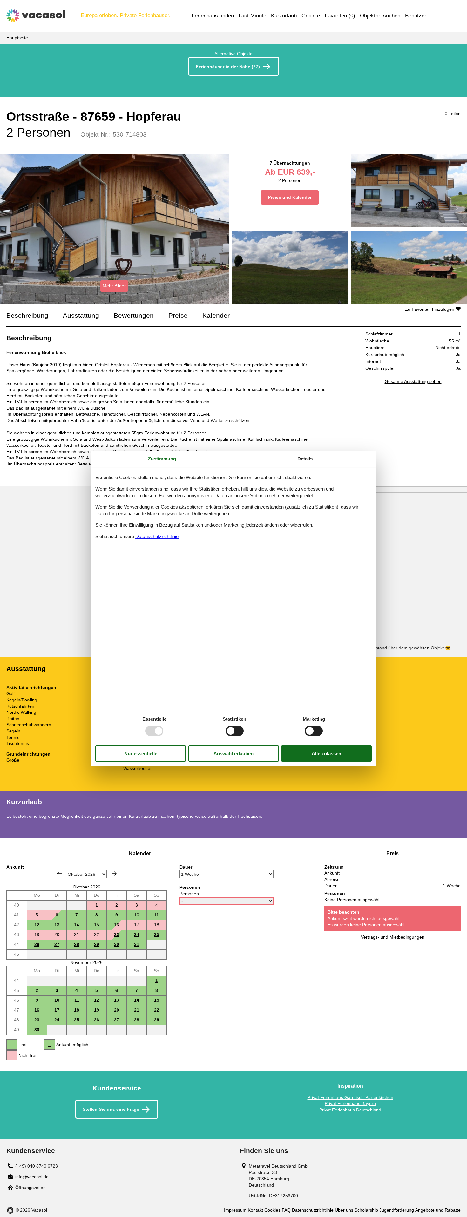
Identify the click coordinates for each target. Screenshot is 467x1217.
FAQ (286, 1210)
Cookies (272, 1210)
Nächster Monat (114, 873)
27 (56, 944)
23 (116, 934)
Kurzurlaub (284, 16)
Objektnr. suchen (380, 16)
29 (96, 944)
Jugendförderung (396, 1210)
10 (136, 914)
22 (156, 1009)
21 (136, 1009)
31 (136, 944)
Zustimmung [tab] (162, 458)
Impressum (235, 1210)
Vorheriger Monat (59, 873)
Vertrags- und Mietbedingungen (392, 937)
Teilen (455, 113)
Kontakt (255, 1210)
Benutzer (415, 16)
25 (156, 934)
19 (96, 1009)
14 (136, 1000)
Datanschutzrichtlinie (157, 536)
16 (36, 1009)
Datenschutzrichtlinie (313, 1210)
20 (116, 1009)
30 (116, 944)
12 (96, 1000)
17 (56, 1009)
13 (116, 1000)
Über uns (344, 1210)
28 (76, 944)
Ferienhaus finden (213, 16)
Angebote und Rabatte (438, 1210)
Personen (189, 893)
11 (156, 914)
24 (136, 934)
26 (36, 944)
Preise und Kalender (290, 197)
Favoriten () (340, 16)
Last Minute (252, 16)
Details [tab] (305, 458)
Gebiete (310, 16)
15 (156, 1000)
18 (76, 1009)
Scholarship (366, 1210)
